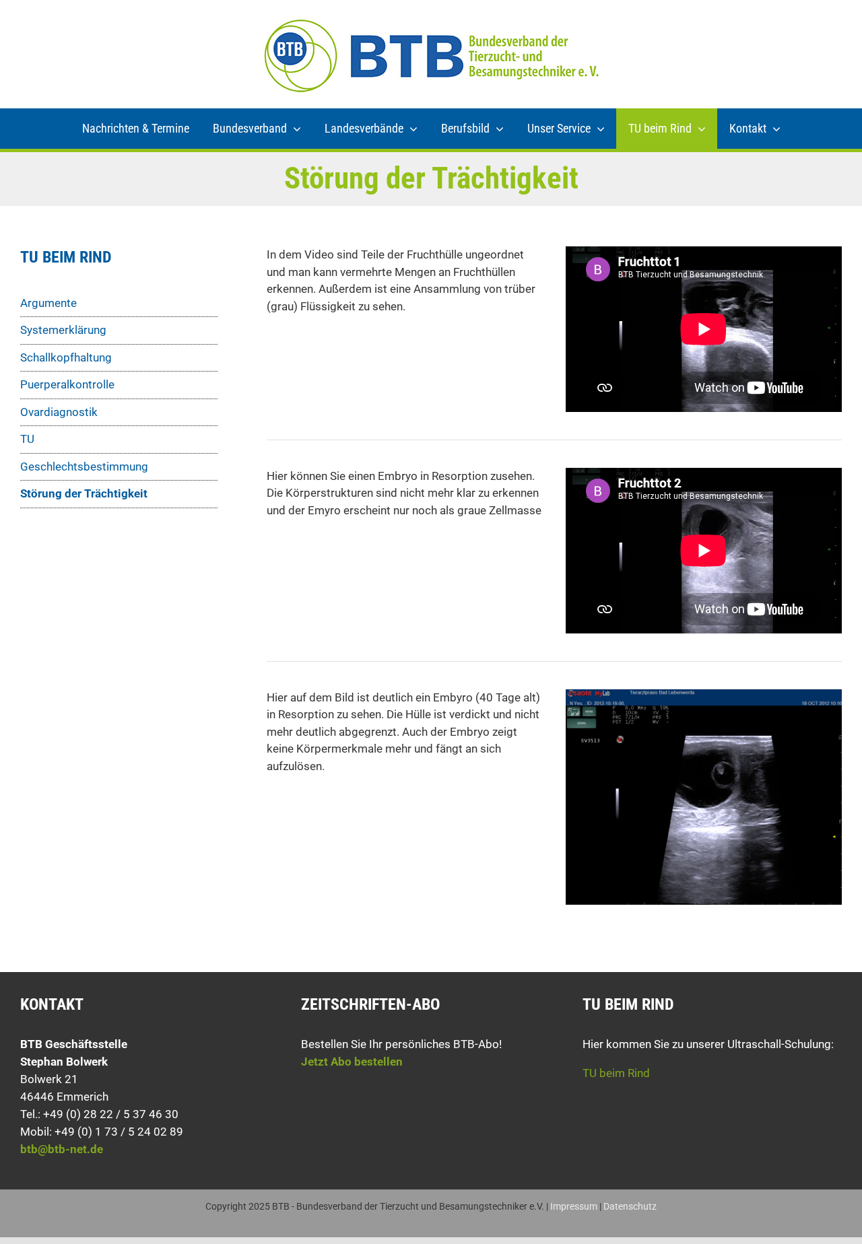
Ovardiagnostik (59, 412)
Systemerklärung (63, 330)
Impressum (573, 1206)
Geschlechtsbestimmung (84, 466)
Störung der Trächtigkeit (83, 493)
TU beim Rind (616, 1073)
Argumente (48, 303)
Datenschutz (630, 1206)
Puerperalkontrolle (67, 384)
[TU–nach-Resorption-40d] (704, 694)
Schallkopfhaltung (66, 357)
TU (27, 439)
